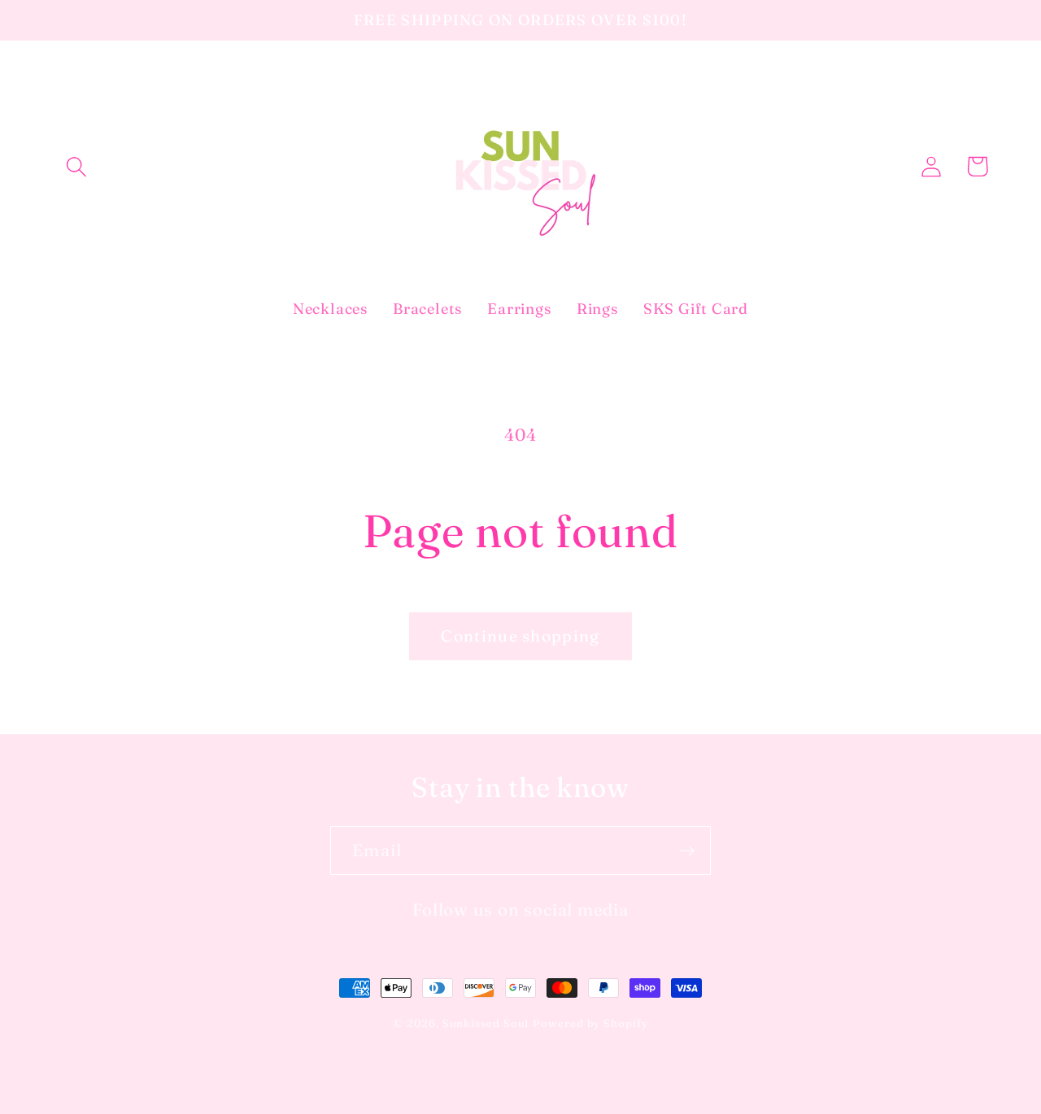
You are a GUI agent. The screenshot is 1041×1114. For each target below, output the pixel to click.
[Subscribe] (687, 851)
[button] (76, 166)
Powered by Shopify (590, 1022)
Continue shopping (520, 636)
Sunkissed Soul (485, 1022)
